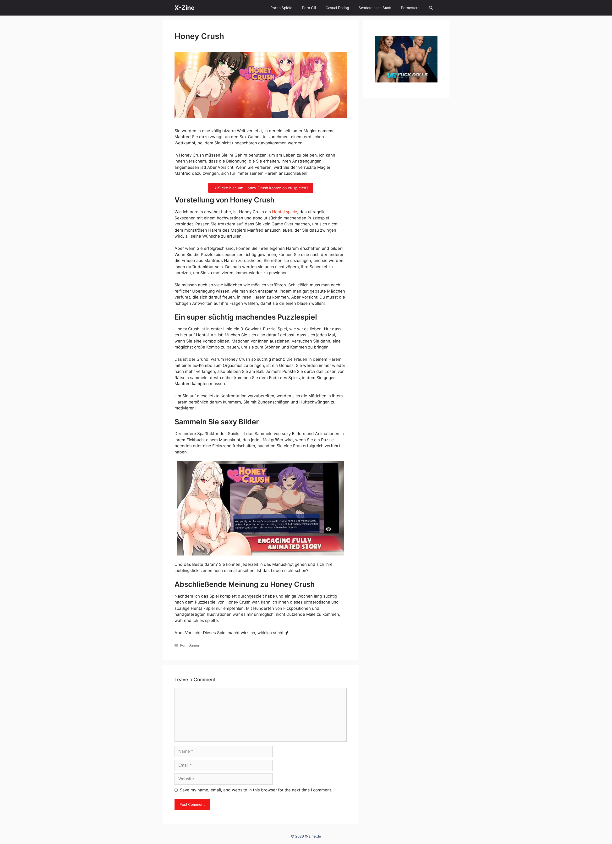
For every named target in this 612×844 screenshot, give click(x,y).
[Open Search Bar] (430, 8)
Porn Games (190, 645)
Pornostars (410, 7)
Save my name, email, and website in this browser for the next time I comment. (256, 790)
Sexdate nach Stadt (375, 7)
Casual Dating (337, 7)
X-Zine (185, 7)
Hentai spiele (284, 211)
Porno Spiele (281, 7)
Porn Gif (309, 7)
